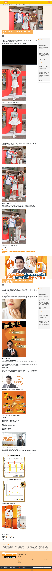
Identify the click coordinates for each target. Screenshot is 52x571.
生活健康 (26, 559)
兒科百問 (42, 559)
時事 (14, 4)
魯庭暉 (30, 251)
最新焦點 (19, 554)
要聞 (22, 554)
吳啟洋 (27, 251)
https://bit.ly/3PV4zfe (8, 536)
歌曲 (15, 251)
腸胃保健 (39, 559)
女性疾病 (45, 559)
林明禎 (4, 251)
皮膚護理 (19, 560)
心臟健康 (36, 559)
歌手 (10, 251)
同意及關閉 (42, 567)
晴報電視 (6, 4)
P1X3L (7, 251)
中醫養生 (29, 559)
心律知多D (29, 4)
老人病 (48, 559)
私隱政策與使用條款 (20, 567)
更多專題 (22, 560)
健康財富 (20, 4)
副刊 (16, 4)
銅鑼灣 (4, 252)
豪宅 (33, 251)
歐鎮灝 (24, 251)
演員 (20, 251)
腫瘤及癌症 (33, 559)
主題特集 (10, 4)
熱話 (23, 554)
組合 (12, 251)
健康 (3, 4)
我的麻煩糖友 (25, 4)
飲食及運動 (23, 559)
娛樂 (2, 35)
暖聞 (25, 554)
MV (18, 251)
